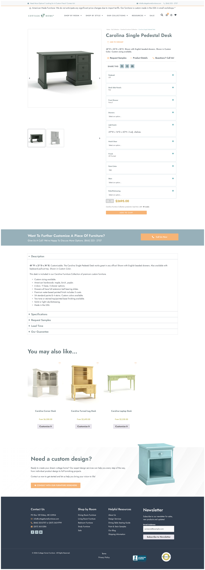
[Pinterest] (40, 532)
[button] (29, 78)
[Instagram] (36, 532)
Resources (137, 15)
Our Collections (116, 15)
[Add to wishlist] (59, 363)
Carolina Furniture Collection (129, 29)
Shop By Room (71, 15)
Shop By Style (93, 15)
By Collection (115, 29)
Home (108, 29)
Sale (152, 15)
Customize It (45, 426)
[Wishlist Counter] (176, 15)
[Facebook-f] (32, 532)
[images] (64, 68)
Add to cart (126, 212)
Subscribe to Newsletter (158, 536)
